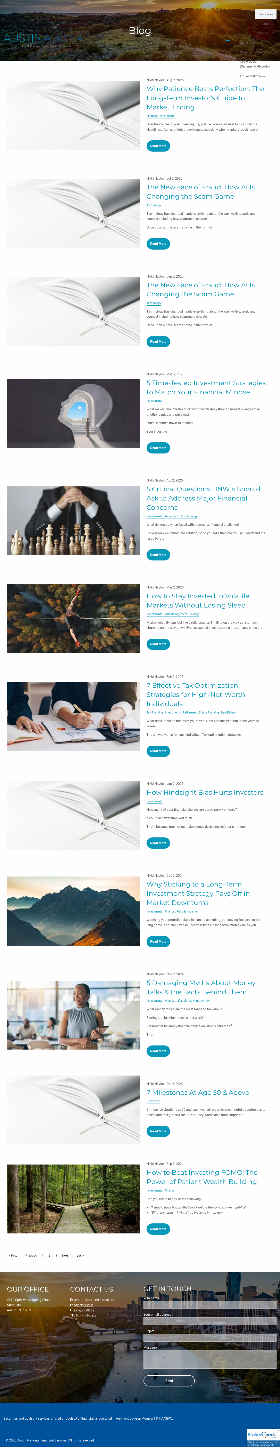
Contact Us (265, 33)
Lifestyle (181, 1001)
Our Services (264, 5)
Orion (243, 52)
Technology (154, 205)
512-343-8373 (84, 1310)
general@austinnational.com (95, 1300)
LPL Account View (252, 76)
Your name (166, 1298)
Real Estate (228, 712)
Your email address (172, 1314)
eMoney (259, 52)
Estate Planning (209, 712)
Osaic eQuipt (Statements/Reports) (255, 64)
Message (165, 1347)
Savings (194, 614)
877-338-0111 (86, 1315)
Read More (158, 146)
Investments (166, 116)
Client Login (248, 43)
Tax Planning (188, 516)
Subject (164, 1331)
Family (205, 1001)
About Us (267, 24)
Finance (152, 116)
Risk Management (175, 614)
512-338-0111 (83, 1305)
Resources (266, 14)
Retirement (171, 516)
